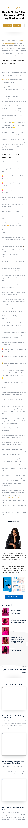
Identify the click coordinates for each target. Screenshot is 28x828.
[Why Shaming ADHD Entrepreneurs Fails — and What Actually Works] (5, 612)
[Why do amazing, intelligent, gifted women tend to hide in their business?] (14, 744)
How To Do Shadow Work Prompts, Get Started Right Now (14, 717)
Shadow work (5, 79)
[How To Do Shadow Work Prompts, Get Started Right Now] (14, 698)
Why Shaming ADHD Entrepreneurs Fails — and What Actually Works (17, 612)
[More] (23, 25)
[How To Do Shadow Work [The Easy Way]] (14, 790)
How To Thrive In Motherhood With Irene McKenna (7, 669)
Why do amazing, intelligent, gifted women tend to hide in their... (13, 763)
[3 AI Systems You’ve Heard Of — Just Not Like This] (5, 650)
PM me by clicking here (15, 497)
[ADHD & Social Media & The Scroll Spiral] (5, 631)
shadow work (16, 521)
